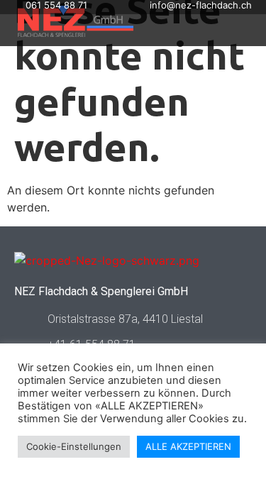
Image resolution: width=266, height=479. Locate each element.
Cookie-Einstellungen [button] (73, 446)
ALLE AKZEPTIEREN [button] (188, 446)
